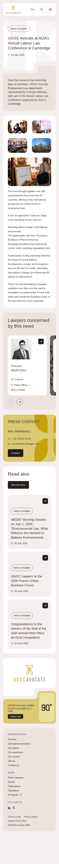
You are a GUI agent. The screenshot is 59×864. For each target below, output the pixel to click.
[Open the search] (41, 9)
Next (20, 402)
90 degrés (13, 794)
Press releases (15, 777)
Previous (11, 402)
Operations (13, 790)
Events (11, 782)
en (32, 9)
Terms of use (14, 816)
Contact (15, 453)
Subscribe (15, 716)
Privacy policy (30, 816)
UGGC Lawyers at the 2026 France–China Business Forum (26, 581)
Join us (11, 761)
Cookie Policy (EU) (17, 821)
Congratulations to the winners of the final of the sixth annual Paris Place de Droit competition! (28, 630)
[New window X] (13, 807)
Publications (14, 786)
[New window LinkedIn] (9, 807)
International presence (19, 743)
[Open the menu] (50, 9)
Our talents (13, 748)
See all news (18, 484)
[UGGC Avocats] (13, 9)
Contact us (13, 765)
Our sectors (14, 756)
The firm (12, 739)
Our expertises (15, 752)
